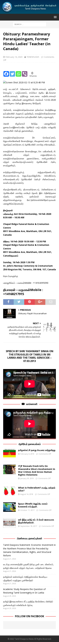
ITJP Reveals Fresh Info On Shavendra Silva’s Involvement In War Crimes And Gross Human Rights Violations (36, 470)
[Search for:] (29, 24)
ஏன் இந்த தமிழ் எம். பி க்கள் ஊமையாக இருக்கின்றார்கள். (36, 521)
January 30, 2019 (27, 478)
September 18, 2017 (28, 526)
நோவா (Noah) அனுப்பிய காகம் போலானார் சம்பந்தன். (33, 505)
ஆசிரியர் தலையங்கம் (29, 444)
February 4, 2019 (27, 454)
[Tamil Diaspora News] (29, 11)
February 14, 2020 (14, 56)
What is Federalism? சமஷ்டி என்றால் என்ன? (36, 489)
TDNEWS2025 (33, 56)
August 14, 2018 (26, 494)
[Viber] (24, 71)
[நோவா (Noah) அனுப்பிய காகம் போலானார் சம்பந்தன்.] (9, 507)
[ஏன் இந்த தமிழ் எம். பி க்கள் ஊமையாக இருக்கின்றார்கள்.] (9, 523)
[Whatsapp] (18, 71)
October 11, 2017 (27, 510)
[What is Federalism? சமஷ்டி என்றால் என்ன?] (9, 491)
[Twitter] (12, 71)
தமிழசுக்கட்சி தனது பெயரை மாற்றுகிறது (36, 450)
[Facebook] (6, 71)
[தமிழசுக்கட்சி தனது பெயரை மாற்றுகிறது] (9, 453)
